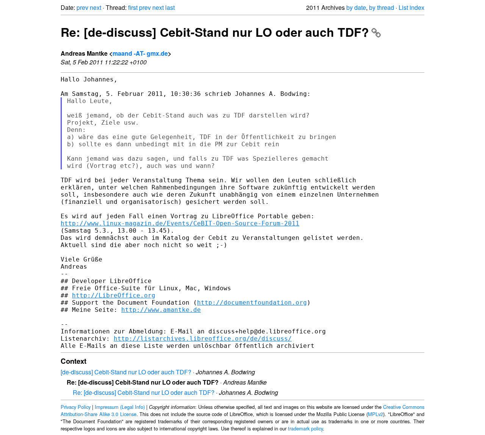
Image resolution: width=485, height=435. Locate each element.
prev (82, 7)
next (95, 7)
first (133, 7)
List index (411, 7)
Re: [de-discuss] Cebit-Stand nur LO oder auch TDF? (215, 32)
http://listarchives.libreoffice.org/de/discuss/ (203, 338)
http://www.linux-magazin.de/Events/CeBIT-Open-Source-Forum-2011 (180, 223)
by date (356, 7)
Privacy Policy (76, 406)
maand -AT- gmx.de (140, 53)
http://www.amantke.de (161, 309)
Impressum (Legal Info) (120, 406)
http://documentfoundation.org (252, 302)
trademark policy (305, 428)
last (170, 7)
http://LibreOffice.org (113, 295)
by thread (381, 7)
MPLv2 (375, 414)
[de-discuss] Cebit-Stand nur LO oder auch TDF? (126, 372)
